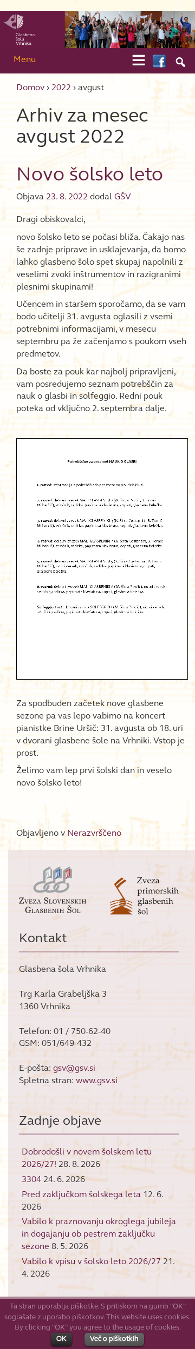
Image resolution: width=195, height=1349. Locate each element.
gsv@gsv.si (74, 1068)
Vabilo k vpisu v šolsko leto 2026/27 (91, 1261)
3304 (31, 1179)
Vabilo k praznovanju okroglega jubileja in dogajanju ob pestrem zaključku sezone (99, 1233)
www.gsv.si (97, 1080)
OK (61, 1338)
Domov (30, 87)
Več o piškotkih (114, 1338)
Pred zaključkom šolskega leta (81, 1194)
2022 (61, 87)
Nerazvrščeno (94, 833)
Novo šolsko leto (89, 174)
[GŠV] (97, 29)
